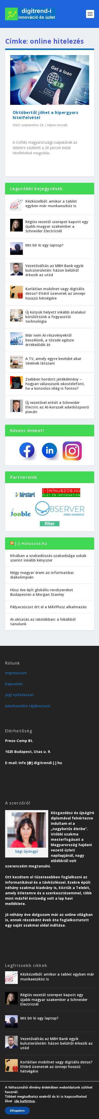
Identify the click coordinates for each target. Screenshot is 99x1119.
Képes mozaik (57, 125)
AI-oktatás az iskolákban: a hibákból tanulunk (43, 621)
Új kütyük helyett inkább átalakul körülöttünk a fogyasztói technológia (55, 317)
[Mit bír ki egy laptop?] (16, 248)
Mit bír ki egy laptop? (44, 245)
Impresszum (16, 672)
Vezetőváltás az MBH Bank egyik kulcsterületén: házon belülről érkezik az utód (54, 270)
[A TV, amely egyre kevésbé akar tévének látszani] (16, 362)
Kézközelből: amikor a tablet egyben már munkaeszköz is (51, 203)
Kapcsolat (14, 683)
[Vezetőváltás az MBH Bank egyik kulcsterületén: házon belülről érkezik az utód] (16, 269)
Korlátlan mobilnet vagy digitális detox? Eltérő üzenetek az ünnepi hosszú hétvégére (55, 293)
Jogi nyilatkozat (19, 694)
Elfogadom (17, 1111)
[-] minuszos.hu (31, 543)
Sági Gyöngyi (26, 851)
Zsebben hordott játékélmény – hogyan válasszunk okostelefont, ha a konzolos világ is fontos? (55, 384)
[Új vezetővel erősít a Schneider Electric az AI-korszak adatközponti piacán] (16, 406)
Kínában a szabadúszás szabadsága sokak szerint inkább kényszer (48, 558)
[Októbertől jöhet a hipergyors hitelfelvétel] (49, 80)
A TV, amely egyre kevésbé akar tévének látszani (53, 361)
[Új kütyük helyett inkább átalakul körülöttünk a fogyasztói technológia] (16, 315)
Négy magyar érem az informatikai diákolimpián (42, 575)
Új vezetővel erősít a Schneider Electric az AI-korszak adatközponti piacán (57, 407)
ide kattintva (24, 1101)
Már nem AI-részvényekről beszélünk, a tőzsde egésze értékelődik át (49, 340)
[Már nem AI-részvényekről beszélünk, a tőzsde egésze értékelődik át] (16, 338)
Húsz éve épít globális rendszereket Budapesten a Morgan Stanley (41, 592)
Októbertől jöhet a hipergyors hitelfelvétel (45, 115)
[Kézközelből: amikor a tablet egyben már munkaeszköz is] (16, 204)
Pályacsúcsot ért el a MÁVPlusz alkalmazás (48, 606)
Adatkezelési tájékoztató (27, 705)
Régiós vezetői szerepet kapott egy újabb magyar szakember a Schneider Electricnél (56, 226)
